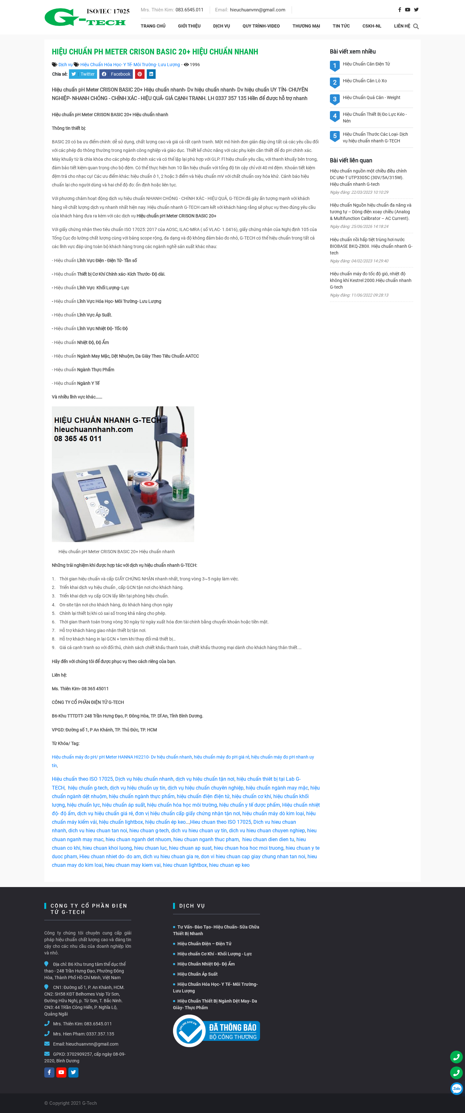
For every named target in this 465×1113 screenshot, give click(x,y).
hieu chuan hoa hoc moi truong (248, 848)
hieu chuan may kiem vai (133, 865)
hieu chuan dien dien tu (268, 839)
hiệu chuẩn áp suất (123, 805)
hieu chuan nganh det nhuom (137, 839)
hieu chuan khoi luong (107, 848)
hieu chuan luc (150, 848)
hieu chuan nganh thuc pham (206, 839)
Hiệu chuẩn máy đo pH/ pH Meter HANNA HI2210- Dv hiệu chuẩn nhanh (122, 757)
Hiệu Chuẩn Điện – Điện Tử (204, 943)
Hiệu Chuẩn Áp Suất (197, 974)
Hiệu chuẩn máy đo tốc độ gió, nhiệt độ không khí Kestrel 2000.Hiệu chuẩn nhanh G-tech (371, 280)
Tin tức (341, 25)
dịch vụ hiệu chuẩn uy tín (137, 788)
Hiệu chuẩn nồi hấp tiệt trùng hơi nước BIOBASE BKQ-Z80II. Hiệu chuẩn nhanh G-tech (371, 246)
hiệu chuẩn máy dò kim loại (273, 813)
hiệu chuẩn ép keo (165, 822)
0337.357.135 (100, 1033)
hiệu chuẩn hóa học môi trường (182, 805)
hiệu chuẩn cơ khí (251, 796)
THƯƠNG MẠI (306, 25)
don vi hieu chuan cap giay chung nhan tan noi (253, 857)
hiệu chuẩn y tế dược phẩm (249, 805)
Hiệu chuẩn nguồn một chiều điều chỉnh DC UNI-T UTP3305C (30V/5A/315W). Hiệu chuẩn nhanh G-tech (368, 177)
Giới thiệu (189, 25)
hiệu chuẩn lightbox (121, 822)
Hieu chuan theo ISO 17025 (220, 822)
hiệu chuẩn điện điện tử (203, 796)
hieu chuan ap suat (190, 848)
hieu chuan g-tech (149, 831)
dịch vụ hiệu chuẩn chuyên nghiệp (206, 788)
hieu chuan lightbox (185, 865)
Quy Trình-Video (261, 25)
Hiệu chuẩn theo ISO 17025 (82, 779)
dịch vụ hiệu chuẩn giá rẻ (105, 813)
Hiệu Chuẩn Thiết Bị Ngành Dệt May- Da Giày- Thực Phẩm (215, 1004)
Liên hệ (402, 25)
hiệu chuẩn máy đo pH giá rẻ (221, 757)
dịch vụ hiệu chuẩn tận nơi (205, 779)
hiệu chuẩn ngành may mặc (277, 788)
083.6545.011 (189, 10)
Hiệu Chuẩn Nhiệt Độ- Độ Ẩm (206, 963)
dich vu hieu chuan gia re (171, 857)
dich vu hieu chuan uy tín (199, 831)
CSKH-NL (372, 25)
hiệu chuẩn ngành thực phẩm (142, 796)
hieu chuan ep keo (229, 865)
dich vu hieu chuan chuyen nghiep (267, 831)
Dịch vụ (221, 25)
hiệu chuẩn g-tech (88, 788)
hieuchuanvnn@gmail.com (257, 10)
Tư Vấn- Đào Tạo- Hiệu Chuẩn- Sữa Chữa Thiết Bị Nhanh (216, 930)
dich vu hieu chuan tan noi (97, 831)
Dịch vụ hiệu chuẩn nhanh (144, 779)
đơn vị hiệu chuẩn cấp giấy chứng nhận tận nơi (187, 813)
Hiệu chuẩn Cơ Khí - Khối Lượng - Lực (214, 953)
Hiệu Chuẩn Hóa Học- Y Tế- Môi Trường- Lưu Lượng (130, 64)
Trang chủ (153, 25)
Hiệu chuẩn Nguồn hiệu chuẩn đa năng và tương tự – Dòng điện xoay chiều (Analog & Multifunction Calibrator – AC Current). (371, 212)
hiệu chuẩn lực (83, 805)
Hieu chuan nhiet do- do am (110, 857)
